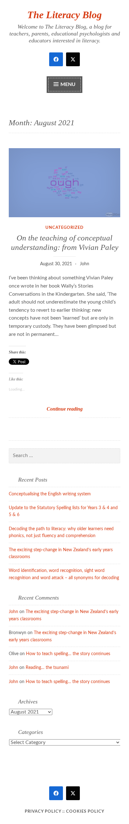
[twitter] (73, 59)
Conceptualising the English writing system (50, 494)
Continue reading (80, 409)
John (84, 264)
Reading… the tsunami (47, 667)
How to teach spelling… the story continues (68, 654)
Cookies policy (85, 812)
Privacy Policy (43, 812)
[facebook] (56, 59)
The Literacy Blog (64, 14)
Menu (67, 84)
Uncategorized (64, 228)
